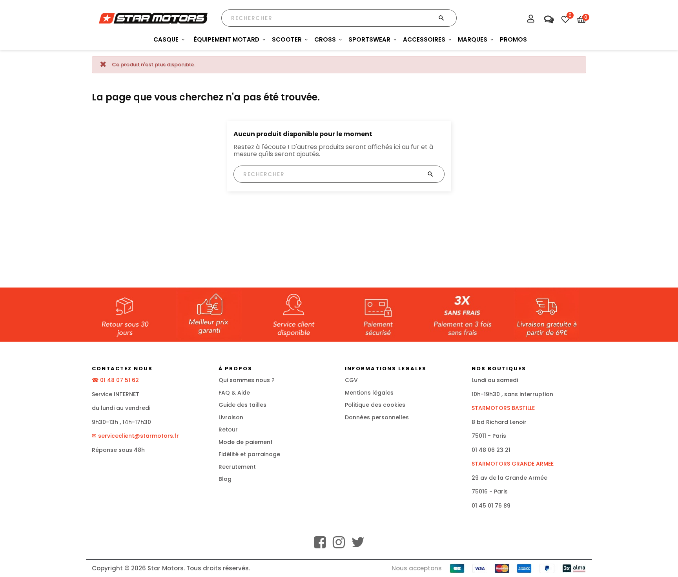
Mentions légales (369, 393)
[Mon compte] (530, 20)
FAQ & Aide (234, 393)
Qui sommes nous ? (247, 380)
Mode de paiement (246, 442)
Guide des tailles (242, 405)
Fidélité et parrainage (249, 454)
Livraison (231, 417)
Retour (228, 429)
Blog (225, 479)
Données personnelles (377, 417)
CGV (351, 380)
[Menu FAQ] (548, 17)
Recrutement (237, 467)
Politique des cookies (375, 405)
